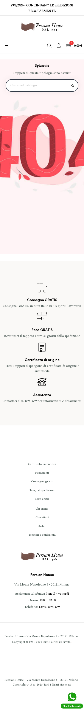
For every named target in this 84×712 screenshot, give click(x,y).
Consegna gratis (42, 481)
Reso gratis (42, 498)
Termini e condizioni (42, 534)
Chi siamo (42, 508)
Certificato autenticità (42, 464)
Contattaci (42, 517)
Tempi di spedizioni (42, 490)
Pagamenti (42, 472)
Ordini (42, 526)
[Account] (58, 45)
